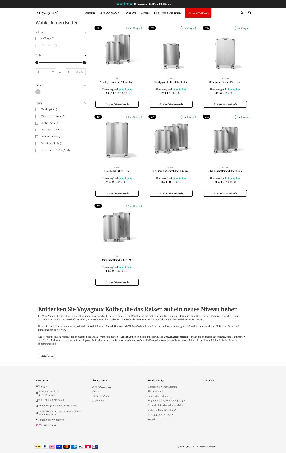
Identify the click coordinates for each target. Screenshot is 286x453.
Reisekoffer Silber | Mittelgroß (225, 82)
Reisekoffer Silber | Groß (117, 171)
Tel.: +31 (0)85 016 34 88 (51, 400)
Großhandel (98, 400)
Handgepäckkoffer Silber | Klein (171, 82)
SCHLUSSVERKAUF (198, 12)
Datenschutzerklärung (159, 395)
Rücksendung (155, 391)
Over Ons (131, 12)
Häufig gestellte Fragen (160, 414)
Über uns (96, 391)
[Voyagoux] (47, 13)
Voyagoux (43, 386)
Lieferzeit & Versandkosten (162, 386)
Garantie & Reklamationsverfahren (166, 405)
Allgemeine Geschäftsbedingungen (167, 400)
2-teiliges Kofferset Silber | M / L (117, 260)
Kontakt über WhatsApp (51, 419)
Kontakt (145, 12)
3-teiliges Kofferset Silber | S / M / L (171, 171)
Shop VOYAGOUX (109, 12)
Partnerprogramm (101, 395)
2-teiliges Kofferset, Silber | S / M (225, 171)
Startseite (90, 12)
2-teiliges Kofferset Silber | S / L (117, 82)
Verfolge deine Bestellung (162, 409)
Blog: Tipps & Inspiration (167, 12)
